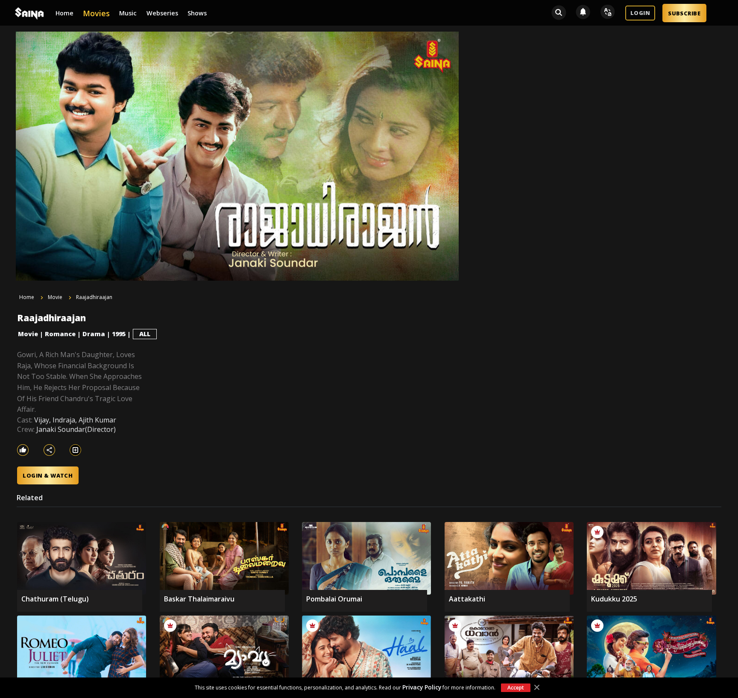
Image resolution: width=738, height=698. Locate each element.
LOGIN (640, 13)
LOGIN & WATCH (48, 475)
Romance (60, 334)
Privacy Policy (421, 687)
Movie (28, 334)
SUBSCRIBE (684, 13)
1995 (119, 334)
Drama (93, 334)
